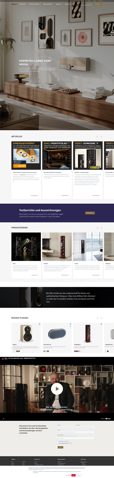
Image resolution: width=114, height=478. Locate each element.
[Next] (101, 136)
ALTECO (23, 464)
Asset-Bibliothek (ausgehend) (39, 464)
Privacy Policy (42, 469)
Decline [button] (78, 475)
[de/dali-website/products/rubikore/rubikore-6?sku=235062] (80, 351)
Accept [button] (73, 475)
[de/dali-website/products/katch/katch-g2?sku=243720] (46, 351)
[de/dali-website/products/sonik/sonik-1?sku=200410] (15, 351)
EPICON (12, 464)
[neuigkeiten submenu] (70, 4)
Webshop (36, 463)
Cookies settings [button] (68, 475)
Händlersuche (60, 461)
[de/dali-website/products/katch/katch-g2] (57, 333)
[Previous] (97, 136)
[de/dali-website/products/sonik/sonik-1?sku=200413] (17, 351)
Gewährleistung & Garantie (62, 463)
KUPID (23, 463)
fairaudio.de (22, 174)
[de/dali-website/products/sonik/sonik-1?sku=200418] (19, 351)
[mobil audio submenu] (61, 4)
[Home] (14, 4)
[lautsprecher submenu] (26, 4)
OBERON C (24, 461)
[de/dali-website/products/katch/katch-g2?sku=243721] (48, 351)
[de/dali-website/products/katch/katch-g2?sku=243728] (44, 351)
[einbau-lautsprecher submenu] (52, 4)
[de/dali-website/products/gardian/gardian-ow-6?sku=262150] (106, 351)
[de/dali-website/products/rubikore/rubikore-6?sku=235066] (75, 351)
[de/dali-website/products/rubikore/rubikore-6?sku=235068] (79, 351)
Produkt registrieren (61, 464)
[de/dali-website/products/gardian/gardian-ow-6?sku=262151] (108, 351)
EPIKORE (12, 463)
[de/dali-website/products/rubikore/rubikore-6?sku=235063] (77, 351)
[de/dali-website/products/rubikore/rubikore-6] (88, 333)
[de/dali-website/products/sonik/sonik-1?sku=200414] (13, 351)
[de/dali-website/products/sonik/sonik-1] (26, 333)
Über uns (36, 461)
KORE (12, 461)
